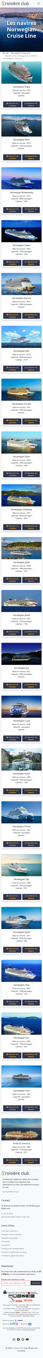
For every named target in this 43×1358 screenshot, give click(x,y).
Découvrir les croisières (13, 104)
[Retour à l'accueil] (15, 1173)
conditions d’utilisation (15, 1330)
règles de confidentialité (33, 1328)
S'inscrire (36, 1283)
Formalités (5, 1241)
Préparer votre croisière (11, 1234)
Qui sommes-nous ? (11, 1191)
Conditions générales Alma (12, 1255)
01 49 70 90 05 (7, 1214)
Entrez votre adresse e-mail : (13, 1279)
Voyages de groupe (9, 1238)
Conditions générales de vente (14, 1252)
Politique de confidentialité (12, 1248)
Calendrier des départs (31, 104)
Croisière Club (18, 1348)
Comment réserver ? (9, 1231)
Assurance (5, 1245)
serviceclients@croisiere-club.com (15, 1217)
